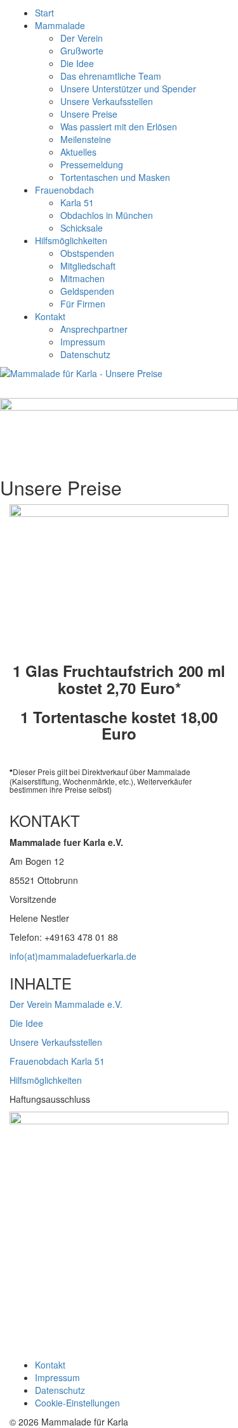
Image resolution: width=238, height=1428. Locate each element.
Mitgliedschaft (88, 265)
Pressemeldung (91, 164)
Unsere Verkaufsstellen (106, 101)
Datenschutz (85, 354)
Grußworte (81, 50)
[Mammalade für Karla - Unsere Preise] (119, 382)
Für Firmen (82, 303)
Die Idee (77, 63)
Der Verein (81, 38)
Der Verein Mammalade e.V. (66, 1004)
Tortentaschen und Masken (115, 177)
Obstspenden (87, 253)
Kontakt (50, 316)
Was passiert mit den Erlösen (118, 126)
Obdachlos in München (106, 215)
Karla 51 (77, 202)
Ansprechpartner (94, 329)
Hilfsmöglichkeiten (71, 240)
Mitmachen (82, 278)
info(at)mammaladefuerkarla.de (73, 956)
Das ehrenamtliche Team (110, 76)
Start (44, 12)
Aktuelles (78, 152)
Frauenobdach (64, 189)
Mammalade (60, 25)
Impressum (82, 341)
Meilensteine (85, 139)
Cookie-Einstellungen (77, 1402)
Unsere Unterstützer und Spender (128, 88)
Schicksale (81, 227)
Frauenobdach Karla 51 (57, 1061)
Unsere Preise (88, 114)
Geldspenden (87, 291)
